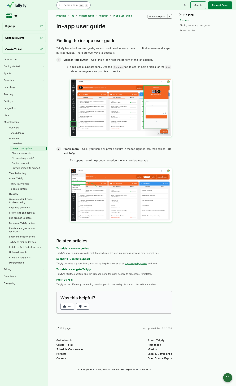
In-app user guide (122, 15)
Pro (72, 15)
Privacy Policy (102, 369)
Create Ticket (64, 344)
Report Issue (131, 369)
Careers (61, 358)
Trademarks (145, 369)
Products (61, 15)
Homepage (154, 344)
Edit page (65, 328)
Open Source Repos (160, 358)
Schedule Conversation (70, 349)
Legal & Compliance (160, 353)
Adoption (103, 15)
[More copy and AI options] (169, 16)
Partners (61, 353)
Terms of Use (117, 369)
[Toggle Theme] (185, 5)
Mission (152, 349)
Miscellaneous (86, 15)
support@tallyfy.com (136, 263)
